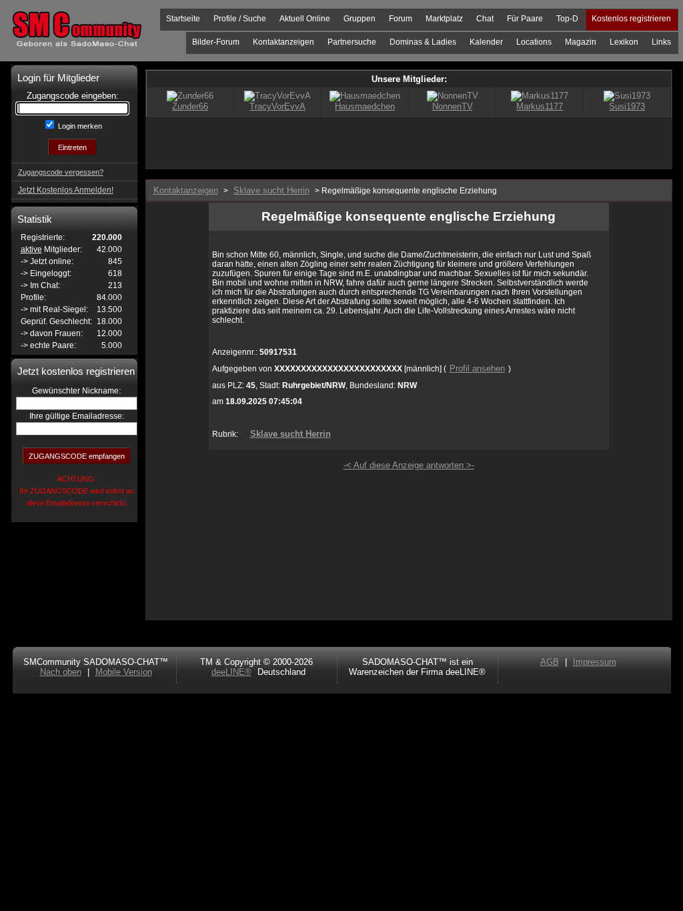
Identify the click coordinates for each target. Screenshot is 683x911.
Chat (485, 18)
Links (661, 42)
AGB (549, 662)
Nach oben (60, 672)
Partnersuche (351, 42)
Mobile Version (123, 672)
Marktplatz (444, 18)
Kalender (486, 42)
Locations (534, 42)
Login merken (79, 126)
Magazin (580, 42)
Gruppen (360, 18)
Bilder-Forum (215, 42)
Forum (400, 18)
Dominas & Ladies (423, 42)
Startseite (183, 18)
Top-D (567, 18)
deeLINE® (231, 672)
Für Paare (525, 18)
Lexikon (624, 42)
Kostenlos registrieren (631, 18)
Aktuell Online (304, 18)
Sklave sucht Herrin (290, 434)
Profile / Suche (239, 18)
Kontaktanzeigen (283, 42)
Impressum (594, 662)
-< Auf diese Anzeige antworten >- (409, 465)
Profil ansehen (477, 368)
